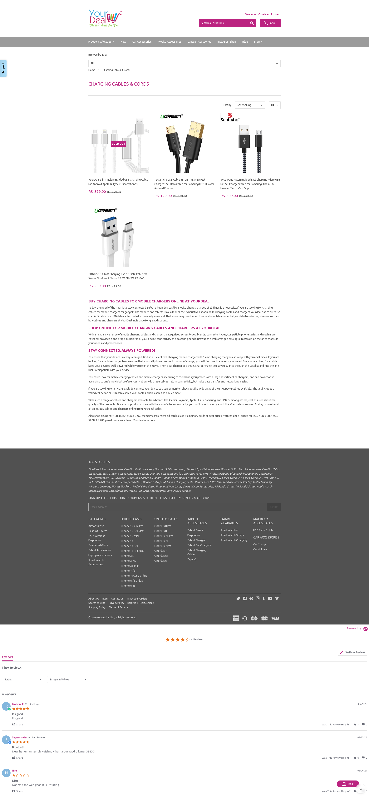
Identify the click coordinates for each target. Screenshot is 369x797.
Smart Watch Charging (233, 540)
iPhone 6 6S (128, 585)
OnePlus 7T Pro (163, 536)
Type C (191, 559)
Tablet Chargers (197, 540)
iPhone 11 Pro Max (132, 550)
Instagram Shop (227, 41)
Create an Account (269, 14)
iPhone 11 (127, 541)
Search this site (96, 602)
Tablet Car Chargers (199, 545)
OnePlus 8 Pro (162, 526)
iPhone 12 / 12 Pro (132, 526)
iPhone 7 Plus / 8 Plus (134, 575)
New (123, 41)
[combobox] (23, 679)
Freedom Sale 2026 (100, 41)
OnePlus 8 (160, 531)
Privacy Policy (116, 602)
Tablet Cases (195, 530)
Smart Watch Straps (232, 535)
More (257, 41)
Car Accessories (142, 41)
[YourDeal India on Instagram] (258, 598)
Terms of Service (118, 607)
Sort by (227, 105)
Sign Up (274, 507)
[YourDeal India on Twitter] (238, 598)
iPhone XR (127, 555)
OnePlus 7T (161, 541)
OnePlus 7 (160, 550)
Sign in (249, 14)
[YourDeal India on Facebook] (245, 598)
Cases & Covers (97, 531)
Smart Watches (229, 530)
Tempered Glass (98, 545)
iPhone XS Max (130, 565)
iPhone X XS (128, 560)
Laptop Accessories (199, 41)
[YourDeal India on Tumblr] (264, 598)
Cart (273, 22)
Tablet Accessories (99, 550)
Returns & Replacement (140, 602)
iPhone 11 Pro (129, 546)
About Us (93, 598)
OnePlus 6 (160, 560)
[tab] (352, 652)
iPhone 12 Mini (130, 536)
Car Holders (260, 549)
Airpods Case (96, 526)
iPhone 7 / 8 (128, 570)
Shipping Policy (97, 607)
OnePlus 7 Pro (162, 546)
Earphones (193, 535)
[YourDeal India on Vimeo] (277, 598)
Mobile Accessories (169, 41)
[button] (19, 724)
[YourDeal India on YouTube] (270, 598)
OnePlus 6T (161, 555)
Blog (245, 41)
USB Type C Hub (263, 530)
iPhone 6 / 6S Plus (132, 580)
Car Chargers (261, 544)
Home (91, 70)
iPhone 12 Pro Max (132, 531)
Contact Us (117, 598)
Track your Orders (137, 598)
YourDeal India (105, 617)
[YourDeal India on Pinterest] (251, 598)
